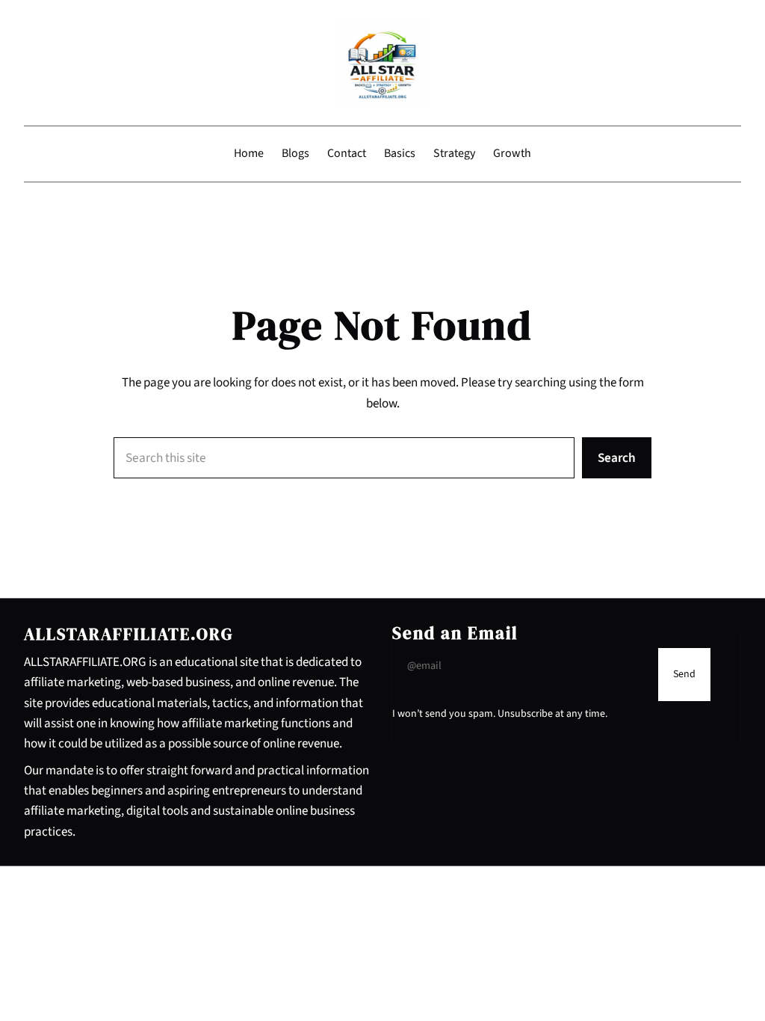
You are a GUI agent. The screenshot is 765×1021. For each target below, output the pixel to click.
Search (617, 457)
